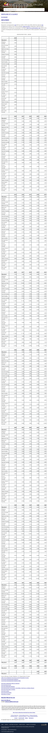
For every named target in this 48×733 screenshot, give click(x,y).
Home (2, 724)
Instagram (45, 725)
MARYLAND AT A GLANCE (9, 14)
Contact (6, 724)
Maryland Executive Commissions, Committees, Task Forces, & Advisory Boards (17, 688)
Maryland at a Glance (5, 694)
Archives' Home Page (14, 715)
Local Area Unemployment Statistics (9, 679)
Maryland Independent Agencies (8, 686)
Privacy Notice (22, 724)
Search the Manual (5, 700)
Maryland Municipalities (6, 692)
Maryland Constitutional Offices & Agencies (10, 683)
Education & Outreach (22, 716)
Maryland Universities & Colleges (8, 689)
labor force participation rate (33, 28)
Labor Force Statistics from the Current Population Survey (15, 677)
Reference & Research (33, 715)
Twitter (44, 725)
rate (15, 25)
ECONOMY (4, 17)
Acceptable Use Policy (13, 724)
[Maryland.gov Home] (5, 5)
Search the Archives (14, 716)
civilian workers (26, 26)
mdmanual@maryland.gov (11, 701)
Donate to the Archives (31, 724)
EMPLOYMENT (5, 20)
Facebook (42, 725)
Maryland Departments (6, 685)
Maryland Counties (5, 691)
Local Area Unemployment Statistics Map (11, 680)
